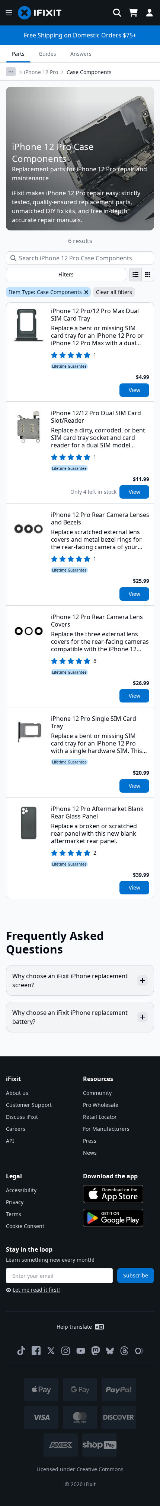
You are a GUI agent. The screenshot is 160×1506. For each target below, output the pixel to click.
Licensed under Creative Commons (80, 1469)
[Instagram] (65, 1350)
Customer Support (29, 1104)
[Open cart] (133, 12)
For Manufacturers (106, 1128)
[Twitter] (51, 1350)
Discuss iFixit (22, 1116)
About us (17, 1092)
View (134, 390)
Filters (66, 274)
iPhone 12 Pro (41, 72)
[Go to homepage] (43, 12)
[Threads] (124, 1350)
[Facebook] (36, 1350)
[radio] (135, 274)
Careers (15, 1128)
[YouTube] (80, 1350)
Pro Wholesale (100, 1104)
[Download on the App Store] (113, 1194)
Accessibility (21, 1190)
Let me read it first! (36, 1289)
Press (89, 1140)
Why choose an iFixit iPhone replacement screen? (70, 980)
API (10, 1140)
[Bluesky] (110, 1351)
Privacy (14, 1202)
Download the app (110, 1176)
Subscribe (135, 1275)
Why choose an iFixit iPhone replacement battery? (70, 1017)
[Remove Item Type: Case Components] (85, 292)
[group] (141, 274)
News (90, 1152)
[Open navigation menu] (8, 12)
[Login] (150, 13)
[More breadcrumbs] (11, 71)
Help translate (74, 1326)
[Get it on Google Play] (113, 1218)
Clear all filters (114, 292)
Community (97, 1092)
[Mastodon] (95, 1350)
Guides (47, 53)
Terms (13, 1214)
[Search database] (117, 12)
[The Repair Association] (139, 1350)
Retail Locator (100, 1116)
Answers (81, 53)
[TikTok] (21, 1350)
